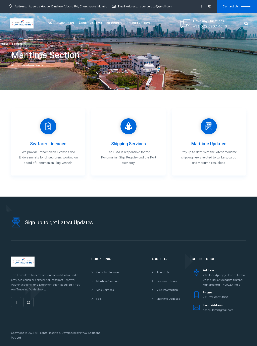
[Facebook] (201, 6)
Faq (98, 298)
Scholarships (138, 23)
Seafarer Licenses (48, 143)
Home (50, 23)
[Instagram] (209, 6)
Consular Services (107, 272)
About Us (66, 23)
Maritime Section (107, 281)
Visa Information (167, 290)
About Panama (90, 23)
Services (114, 23)
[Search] (246, 23)
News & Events (14, 44)
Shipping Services (128, 143)
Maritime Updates (208, 143)
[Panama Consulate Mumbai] (22, 23)
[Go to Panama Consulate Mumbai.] (12, 65)
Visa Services (105, 290)
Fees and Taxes (167, 281)
